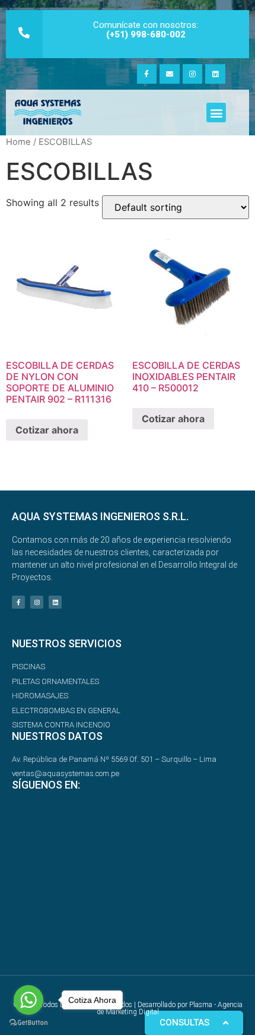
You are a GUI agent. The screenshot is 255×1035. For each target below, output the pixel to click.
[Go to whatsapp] (28, 1000)
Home (18, 142)
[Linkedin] (215, 74)
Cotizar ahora (46, 430)
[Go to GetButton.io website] (28, 1023)
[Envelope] (170, 74)
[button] (216, 112)
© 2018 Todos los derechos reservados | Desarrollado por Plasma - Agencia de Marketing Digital (128, 1008)
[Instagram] (193, 74)
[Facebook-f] (147, 74)
